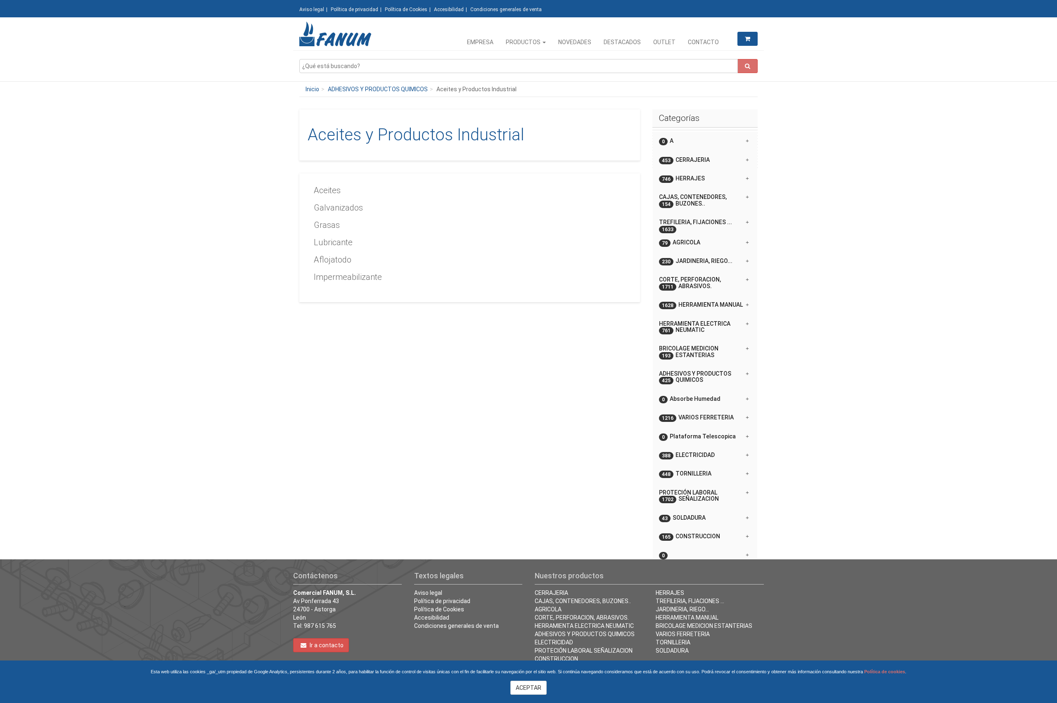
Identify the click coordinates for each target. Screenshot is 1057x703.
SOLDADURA (672, 650)
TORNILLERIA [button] (686, 473)
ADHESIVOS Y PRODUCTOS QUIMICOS (378, 89)
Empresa (480, 42)
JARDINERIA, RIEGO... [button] (697, 261)
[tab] (705, 141)
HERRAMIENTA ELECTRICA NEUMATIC (584, 626)
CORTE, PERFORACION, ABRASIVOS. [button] (690, 282)
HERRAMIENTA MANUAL (687, 617)
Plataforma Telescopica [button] (699, 436)
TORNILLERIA (673, 642)
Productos (524, 42)
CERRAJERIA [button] (686, 159)
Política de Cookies (406, 9)
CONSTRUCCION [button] (691, 536)
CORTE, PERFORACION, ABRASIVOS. (582, 617)
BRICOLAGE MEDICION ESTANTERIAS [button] (688, 351)
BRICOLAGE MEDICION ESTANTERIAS (704, 626)
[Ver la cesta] (747, 39)
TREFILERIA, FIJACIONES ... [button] (695, 225)
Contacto (703, 42)
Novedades (574, 42)
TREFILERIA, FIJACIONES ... (690, 601)
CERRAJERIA (551, 592)
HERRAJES (670, 592)
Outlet (664, 42)
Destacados (622, 42)
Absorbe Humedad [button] (691, 398)
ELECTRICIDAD (554, 642)
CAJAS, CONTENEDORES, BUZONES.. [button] (693, 200)
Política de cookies (884, 671)
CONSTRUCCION (556, 659)
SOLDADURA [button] (684, 517)
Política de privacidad (354, 9)
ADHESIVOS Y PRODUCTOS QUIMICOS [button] (695, 376)
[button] (705, 552)
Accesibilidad (449, 9)
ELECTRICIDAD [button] (688, 455)
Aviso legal (311, 9)
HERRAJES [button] (683, 178)
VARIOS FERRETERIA (683, 634)
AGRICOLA (548, 609)
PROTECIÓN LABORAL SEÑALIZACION (584, 650)
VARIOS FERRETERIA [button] (698, 417)
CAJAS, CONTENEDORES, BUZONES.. (583, 601)
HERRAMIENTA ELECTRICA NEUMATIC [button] (694, 327)
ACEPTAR (528, 687)
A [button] (667, 140)
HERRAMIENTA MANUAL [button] (702, 304)
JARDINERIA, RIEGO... (682, 609)
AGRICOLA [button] (681, 242)
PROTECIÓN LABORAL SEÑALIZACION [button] (689, 495)
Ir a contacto (326, 645)
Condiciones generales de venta (506, 9)
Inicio (312, 89)
